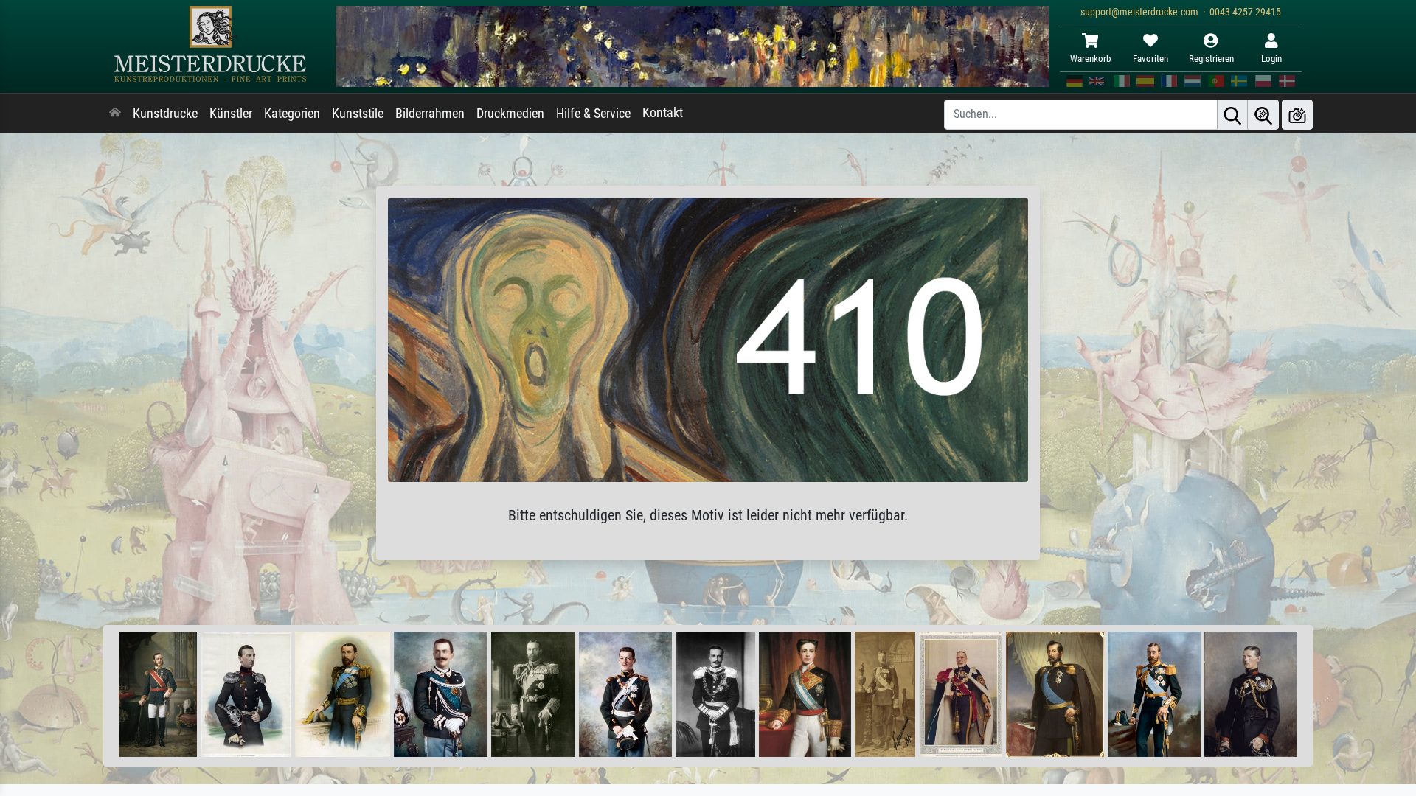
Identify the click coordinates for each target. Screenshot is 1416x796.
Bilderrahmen (430, 113)
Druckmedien (510, 113)
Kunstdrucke (165, 113)
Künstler (230, 113)
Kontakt (662, 112)
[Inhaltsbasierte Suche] (1263, 115)
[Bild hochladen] (1297, 115)
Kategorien (292, 113)
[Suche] (1232, 115)
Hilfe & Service (593, 113)
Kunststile (358, 113)
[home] (115, 114)
